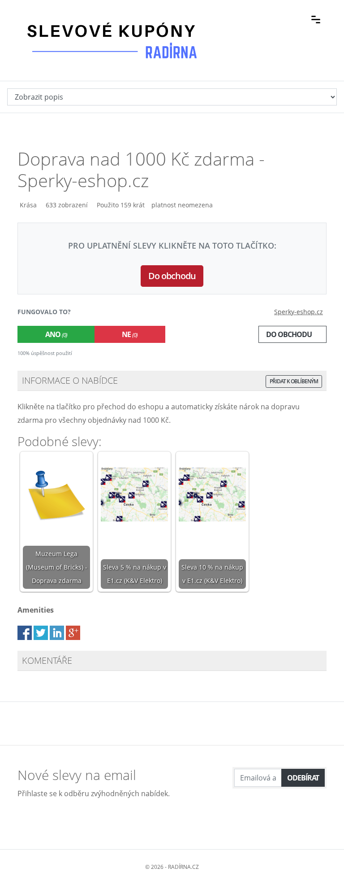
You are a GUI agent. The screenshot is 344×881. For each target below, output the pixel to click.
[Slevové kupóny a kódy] (111, 18)
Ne (130, 334)
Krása (28, 205)
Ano (56, 334)
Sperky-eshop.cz (298, 311)
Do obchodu (172, 276)
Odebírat (303, 778)
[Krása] (18, 205)
